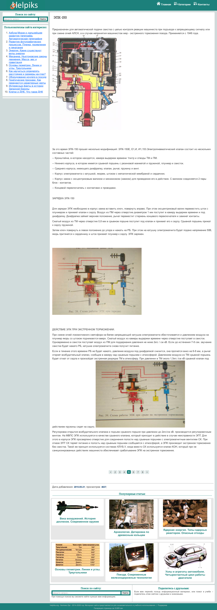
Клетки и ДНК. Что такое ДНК (26, 91)
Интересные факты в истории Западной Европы (26, 87)
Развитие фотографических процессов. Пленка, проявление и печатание (27, 44)
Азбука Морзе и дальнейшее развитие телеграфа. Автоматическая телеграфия (25, 35)
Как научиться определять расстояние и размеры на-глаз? (27, 73)
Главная (166, 4)
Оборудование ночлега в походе (27, 77)
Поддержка (162, 605)
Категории (184, 4)
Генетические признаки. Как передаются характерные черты (27, 81)
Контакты (204, 4)
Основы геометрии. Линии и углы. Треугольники (25, 67)
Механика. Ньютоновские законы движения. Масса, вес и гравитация (28, 59)
